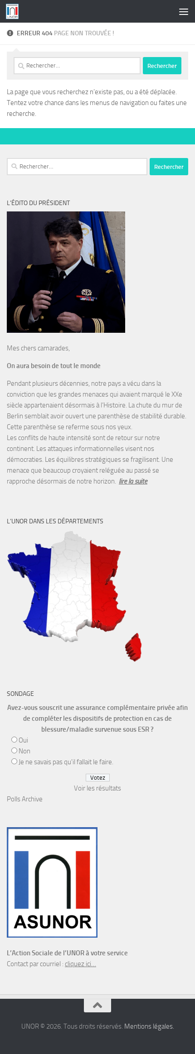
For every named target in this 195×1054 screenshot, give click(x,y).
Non (24, 751)
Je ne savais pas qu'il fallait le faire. (66, 762)
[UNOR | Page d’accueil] (14, 11)
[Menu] (183, 11)
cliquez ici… (80, 964)
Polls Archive (25, 799)
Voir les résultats (97, 788)
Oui (23, 740)
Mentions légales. (149, 1026)
